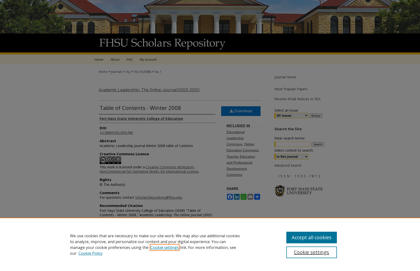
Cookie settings (164, 247)
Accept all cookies (312, 237)
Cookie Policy (91, 253)
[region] (210, 244)
